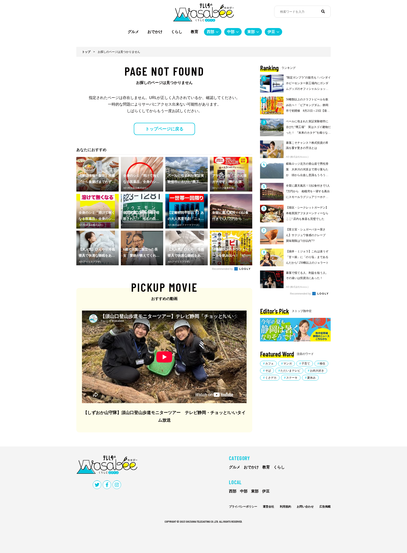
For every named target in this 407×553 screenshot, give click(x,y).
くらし (176, 32)
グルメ (133, 32)
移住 (322, 363)
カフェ (269, 363)
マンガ (287, 363)
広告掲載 (325, 506)
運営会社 (268, 506)
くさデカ (271, 377)
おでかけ (155, 32)
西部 (210, 32)
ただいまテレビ (290, 370)
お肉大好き (317, 370)
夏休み (311, 377)
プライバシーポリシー (243, 506)
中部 (231, 32)
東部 (251, 32)
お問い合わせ (305, 506)
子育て (305, 363)
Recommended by (223, 268)
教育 (194, 32)
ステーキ (291, 377)
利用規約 (285, 506)
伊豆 (271, 32)
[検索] (323, 11)
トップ (86, 51)
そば (268, 370)
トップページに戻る (164, 129)
